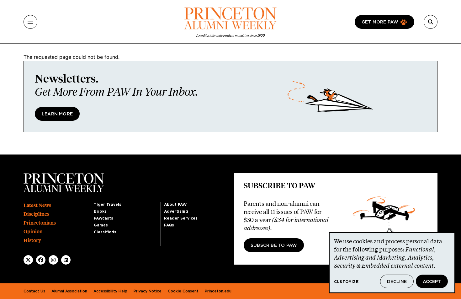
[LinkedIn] (66, 260)
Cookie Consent (183, 291)
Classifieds (105, 232)
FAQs (169, 225)
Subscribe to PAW (274, 245)
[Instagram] (53, 260)
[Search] (430, 22)
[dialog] (392, 263)
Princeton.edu (218, 291)
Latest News (37, 205)
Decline (397, 282)
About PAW (175, 204)
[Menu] (30, 22)
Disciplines (36, 214)
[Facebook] (40, 260)
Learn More (57, 114)
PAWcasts (103, 218)
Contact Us (34, 291)
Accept (432, 282)
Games (101, 225)
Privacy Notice (148, 291)
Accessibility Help (110, 291)
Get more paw (380, 22)
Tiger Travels (107, 204)
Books (100, 211)
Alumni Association (69, 291)
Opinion (33, 232)
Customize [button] (346, 282)
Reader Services (181, 218)
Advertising (176, 211)
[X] (28, 260)
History (32, 240)
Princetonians (40, 223)
